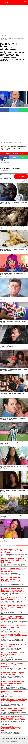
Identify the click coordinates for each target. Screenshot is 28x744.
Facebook (4, 110)
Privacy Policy (7, 177)
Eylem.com (3, 35)
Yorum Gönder (21, 176)
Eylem (5, 2)
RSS (3, 740)
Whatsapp (23, 110)
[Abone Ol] (24, 143)
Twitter (14, 110)
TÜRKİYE (10, 35)
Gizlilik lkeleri (22, 738)
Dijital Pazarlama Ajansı (10, 740)
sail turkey (15, 741)
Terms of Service (6, 178)
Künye (3, 738)
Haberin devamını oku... (14, 153)
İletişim (7, 738)
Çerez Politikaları (14, 738)
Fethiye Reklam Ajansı (7, 741)
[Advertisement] (14, 19)
